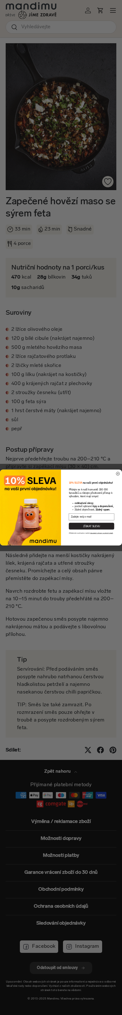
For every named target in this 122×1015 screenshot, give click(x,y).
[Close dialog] (117, 473)
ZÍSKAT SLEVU (91, 526)
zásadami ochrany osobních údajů (101, 533)
